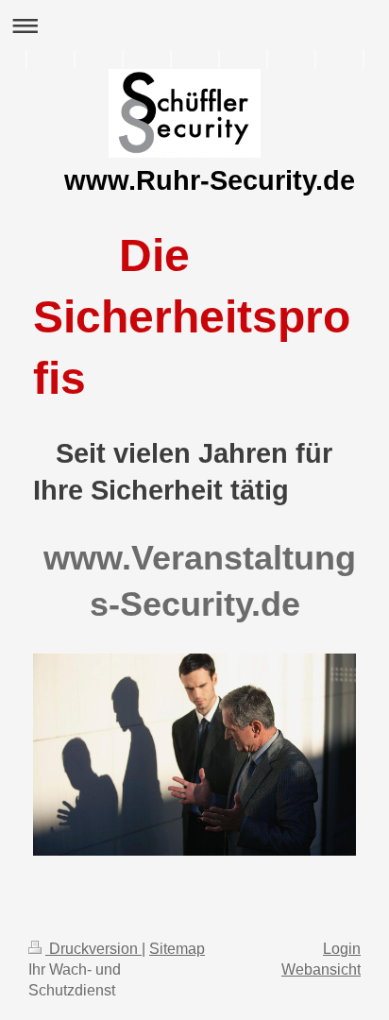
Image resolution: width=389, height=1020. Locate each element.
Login (342, 949)
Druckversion (93, 949)
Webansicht (321, 969)
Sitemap (177, 949)
